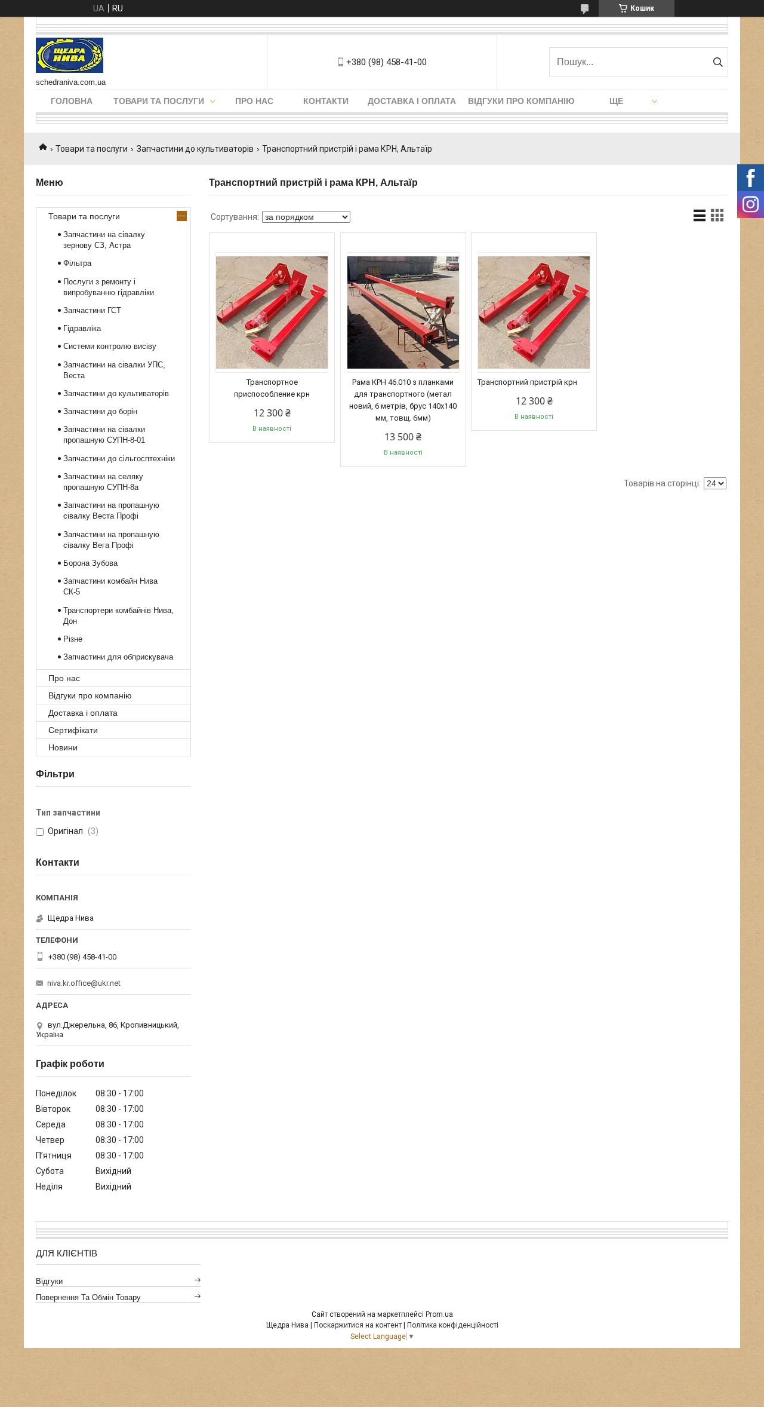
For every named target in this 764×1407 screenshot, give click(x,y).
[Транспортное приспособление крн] (271, 312)
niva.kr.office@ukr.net (84, 983)
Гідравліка (82, 328)
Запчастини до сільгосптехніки (119, 458)
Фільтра (77, 263)
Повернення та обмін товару (88, 1297)
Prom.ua (439, 1314)
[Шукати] (717, 62)
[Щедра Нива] (69, 56)
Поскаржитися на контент (358, 1325)
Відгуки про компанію (521, 101)
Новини (63, 747)
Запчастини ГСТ (92, 310)
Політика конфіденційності (452, 1325)
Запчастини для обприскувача (118, 656)
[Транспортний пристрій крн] (534, 312)
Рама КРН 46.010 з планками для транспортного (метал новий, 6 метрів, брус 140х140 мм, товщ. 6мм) (403, 400)
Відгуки (49, 1281)
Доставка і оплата (412, 101)
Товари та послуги (158, 101)
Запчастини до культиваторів (195, 149)
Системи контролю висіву (109, 346)
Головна (72, 101)
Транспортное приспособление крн (272, 388)
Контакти (326, 101)
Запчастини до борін (100, 411)
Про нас (254, 101)
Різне (72, 638)
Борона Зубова (90, 563)
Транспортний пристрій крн (527, 382)
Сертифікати (73, 730)
